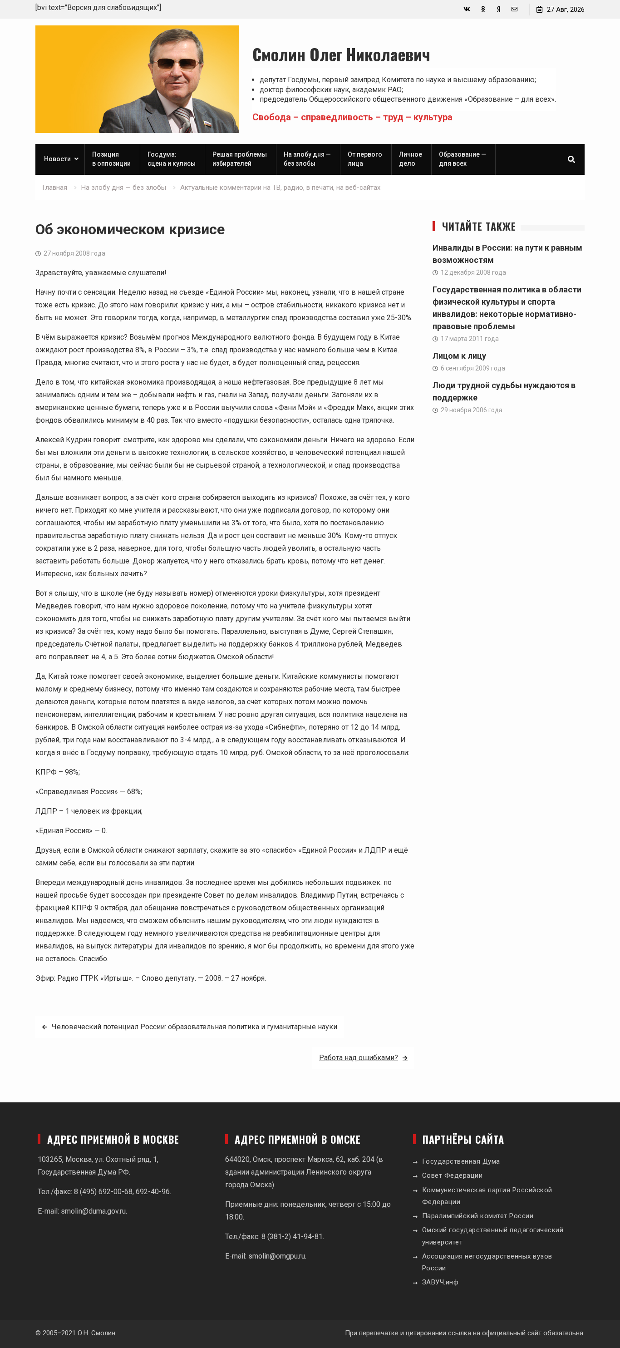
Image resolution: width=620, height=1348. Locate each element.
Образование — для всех (462, 159)
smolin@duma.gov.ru (93, 1211)
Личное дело (410, 159)
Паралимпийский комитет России (478, 1216)
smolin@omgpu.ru (276, 1256)
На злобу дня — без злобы (307, 159)
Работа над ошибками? (358, 1057)
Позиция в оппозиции (111, 159)
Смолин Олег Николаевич (341, 54)
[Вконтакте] (467, 9)
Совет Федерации (452, 1175)
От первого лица (365, 159)
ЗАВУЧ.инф (440, 1282)
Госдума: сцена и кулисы (172, 159)
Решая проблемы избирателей (239, 159)
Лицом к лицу (459, 355)
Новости (57, 159)
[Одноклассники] (483, 9)
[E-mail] (514, 9)
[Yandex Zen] (499, 9)
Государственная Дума (461, 1161)
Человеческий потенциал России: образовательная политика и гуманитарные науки (194, 1026)
